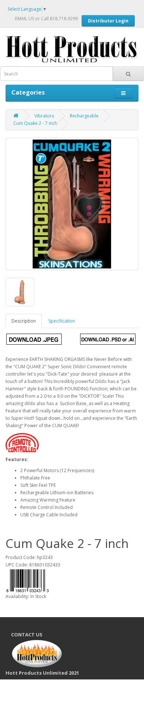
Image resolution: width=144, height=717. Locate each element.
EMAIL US (24, 18)
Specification (61, 321)
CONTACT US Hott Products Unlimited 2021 (45, 653)
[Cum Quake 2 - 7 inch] (72, 204)
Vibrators (44, 116)
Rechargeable (84, 116)
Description (23, 321)
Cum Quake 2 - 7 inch (35, 123)
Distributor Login (108, 21)
